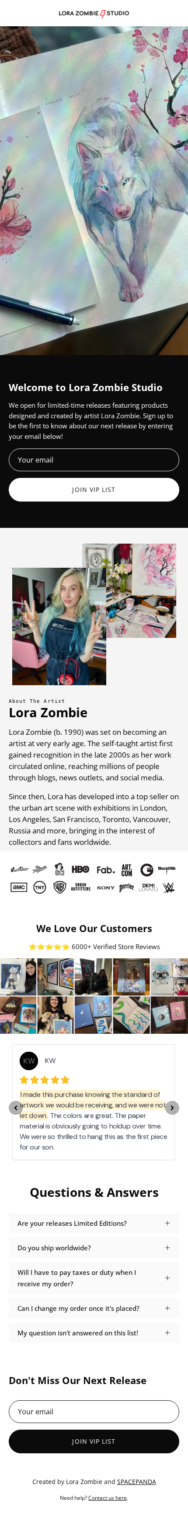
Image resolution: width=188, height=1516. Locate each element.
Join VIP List (93, 489)
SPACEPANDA (136, 1481)
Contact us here (107, 1498)
